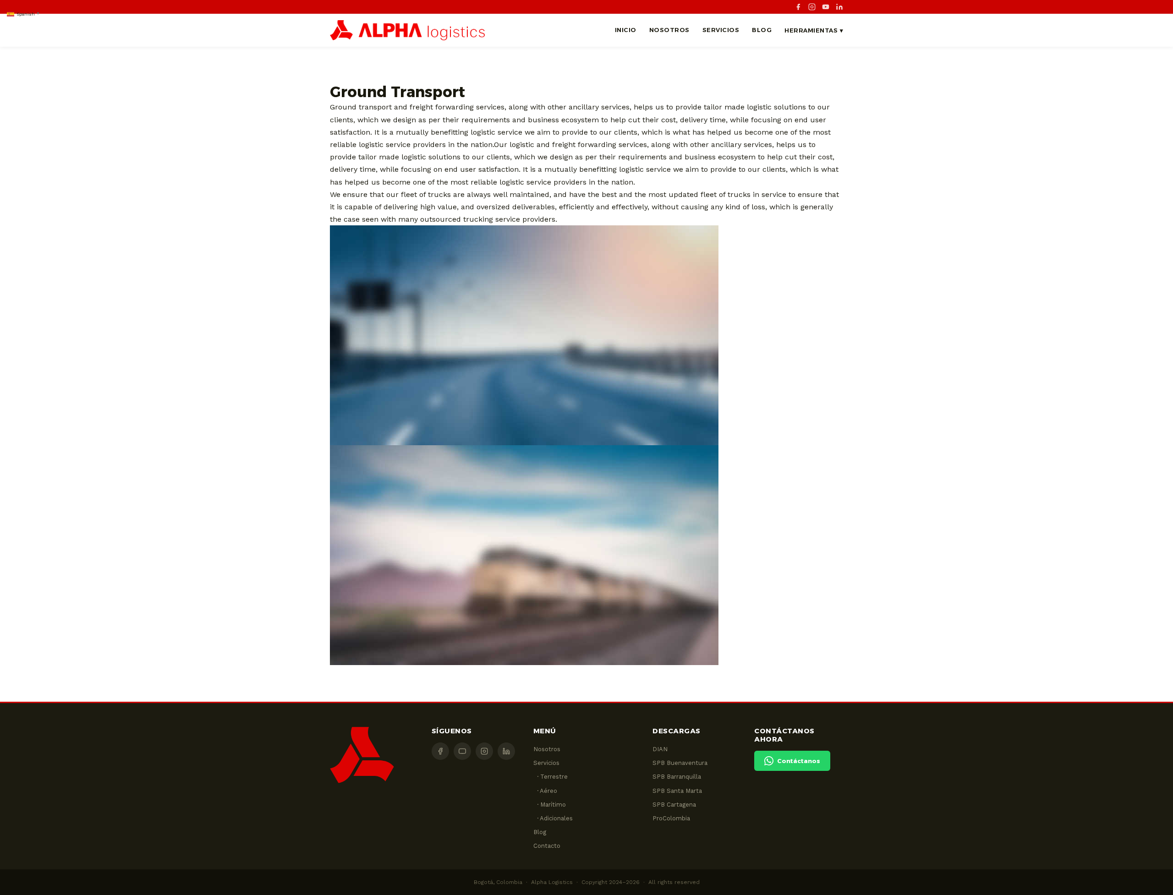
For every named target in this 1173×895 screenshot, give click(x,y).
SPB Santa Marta (677, 790)
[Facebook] (798, 7)
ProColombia (671, 818)
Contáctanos (798, 760)
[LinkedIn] (839, 7)
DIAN (660, 749)
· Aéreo (545, 790)
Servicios (721, 29)
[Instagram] (812, 7)
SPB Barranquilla (676, 776)
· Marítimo (549, 804)
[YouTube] (825, 7)
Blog (762, 29)
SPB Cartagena (674, 804)
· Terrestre (550, 776)
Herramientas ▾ (813, 30)
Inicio (625, 29)
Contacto (546, 845)
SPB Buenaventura (679, 762)
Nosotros (669, 29)
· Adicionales (553, 818)
